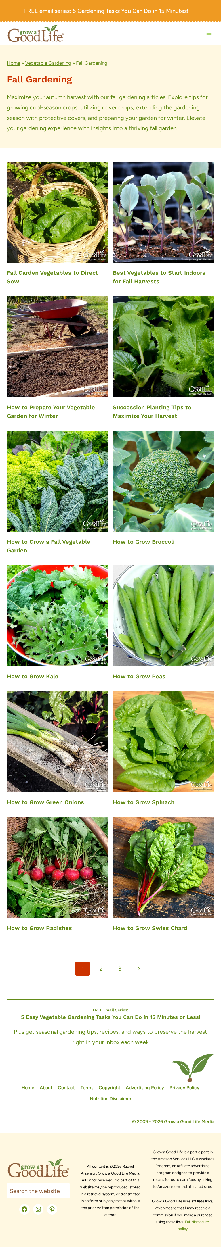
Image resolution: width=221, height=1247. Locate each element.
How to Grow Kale (32, 676)
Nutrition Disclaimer (111, 1098)
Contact (66, 1087)
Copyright (109, 1087)
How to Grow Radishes (39, 928)
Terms (87, 1087)
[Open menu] (208, 33)
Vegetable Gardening (48, 63)
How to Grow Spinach (143, 802)
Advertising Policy (145, 1087)
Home (13, 63)
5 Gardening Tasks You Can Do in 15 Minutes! (130, 10)
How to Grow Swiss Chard (150, 928)
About (46, 1087)
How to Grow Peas (139, 676)
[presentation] (57, 212)
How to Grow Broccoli (144, 541)
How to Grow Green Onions (45, 802)
